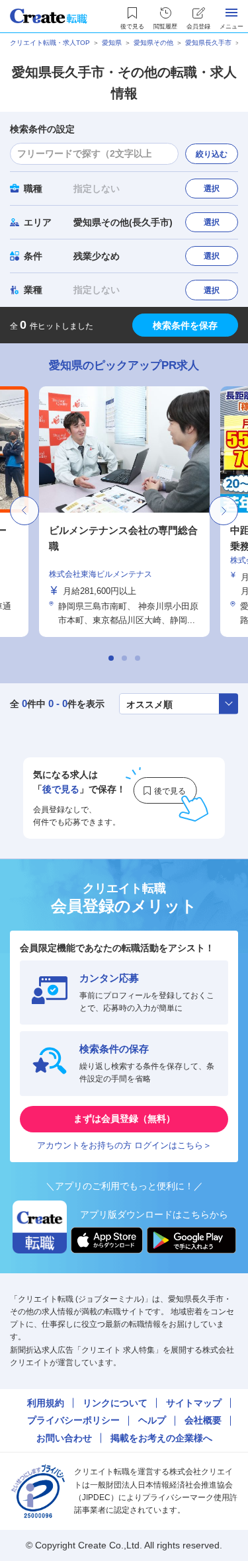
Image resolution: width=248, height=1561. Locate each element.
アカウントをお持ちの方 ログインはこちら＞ (124, 1145)
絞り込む (211, 154)
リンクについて (115, 1403)
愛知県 (112, 42)
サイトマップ (194, 1403)
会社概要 (203, 1420)
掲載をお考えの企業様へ (161, 1438)
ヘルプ (152, 1420)
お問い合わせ (64, 1438)
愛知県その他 (153, 42)
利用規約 (45, 1403)
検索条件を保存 (185, 325)
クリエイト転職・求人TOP (50, 42)
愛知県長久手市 (208, 42)
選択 (212, 188)
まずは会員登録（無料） (124, 1118)
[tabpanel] (124, 511)
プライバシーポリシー (73, 1420)
